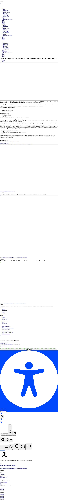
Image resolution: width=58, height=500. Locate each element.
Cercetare (4, 18)
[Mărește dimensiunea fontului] (1, 410)
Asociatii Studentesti (6, 16)
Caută (1, 485)
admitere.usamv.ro (15, 130)
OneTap (4, 410)
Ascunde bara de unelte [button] (3, 411)
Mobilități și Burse (5, 47)
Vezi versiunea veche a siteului (6, 329)
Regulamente (5, 13)
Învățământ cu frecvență (6, 12)
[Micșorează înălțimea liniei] (1, 422)
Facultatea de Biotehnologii (8, 344)
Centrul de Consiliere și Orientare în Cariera (7, 332)
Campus (3, 20)
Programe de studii (5, 44)
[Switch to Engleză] (3, 21)
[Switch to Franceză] (3, 23)
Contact (3, 328)
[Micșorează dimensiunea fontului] (1, 413)
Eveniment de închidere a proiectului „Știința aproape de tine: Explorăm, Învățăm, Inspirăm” (13, 257)
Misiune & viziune (5, 10)
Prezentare (4, 9)
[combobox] (28, 349)
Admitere (3, 17)
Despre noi (3, 8)
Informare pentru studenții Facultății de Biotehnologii (7, 465)
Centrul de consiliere (6, 30)
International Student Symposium (7, 19)
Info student (3, 11)
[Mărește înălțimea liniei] (1, 419)
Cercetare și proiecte (4, 33)
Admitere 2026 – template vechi (6, 326)
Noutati (3, 54)
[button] (56, 349)
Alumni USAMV (5, 15)
